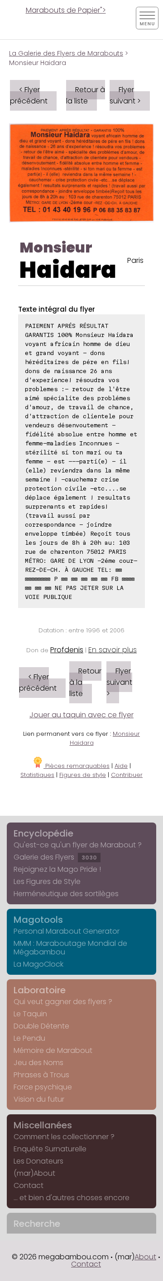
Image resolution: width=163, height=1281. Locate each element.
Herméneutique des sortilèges (66, 893)
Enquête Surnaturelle (50, 1149)
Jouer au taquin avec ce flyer (81, 715)
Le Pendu (29, 1038)
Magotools (38, 919)
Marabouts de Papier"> (66, 10)
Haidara (67, 270)
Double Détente (41, 1026)
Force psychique (43, 1087)
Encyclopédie (43, 833)
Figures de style (82, 775)
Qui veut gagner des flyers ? (63, 1001)
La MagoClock (38, 964)
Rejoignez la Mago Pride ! (57, 869)
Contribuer (127, 775)
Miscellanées (43, 1125)
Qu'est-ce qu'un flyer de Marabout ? (78, 845)
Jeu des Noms (38, 1062)
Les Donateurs (38, 1161)
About (145, 1257)
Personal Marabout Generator (67, 931)
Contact (28, 1185)
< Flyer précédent (29, 95)
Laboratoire (40, 990)
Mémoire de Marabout (53, 1050)
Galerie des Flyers (55, 857)
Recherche (37, 1223)
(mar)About (34, 1173)
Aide (121, 766)
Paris (135, 260)
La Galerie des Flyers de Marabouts (66, 53)
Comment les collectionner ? (64, 1136)
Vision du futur (39, 1099)
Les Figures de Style (47, 881)
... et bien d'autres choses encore (71, 1197)
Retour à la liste (85, 95)
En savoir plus (112, 650)
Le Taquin (30, 1014)
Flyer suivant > (125, 95)
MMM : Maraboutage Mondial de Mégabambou (70, 947)
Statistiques (37, 775)
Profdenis (66, 650)
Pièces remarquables (76, 766)
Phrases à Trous (41, 1075)
